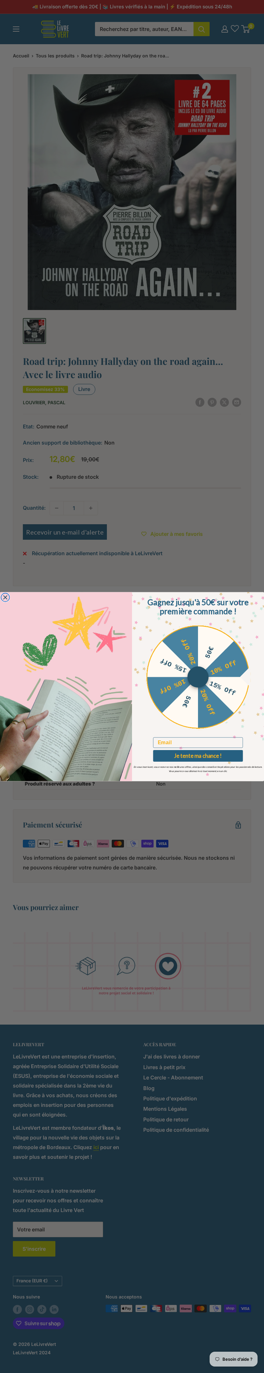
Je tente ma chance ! (198, 755)
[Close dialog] (5, 597)
